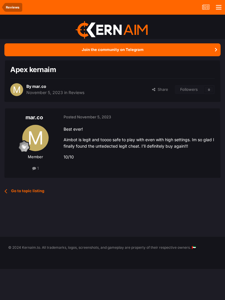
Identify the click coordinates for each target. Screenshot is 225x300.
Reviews (76, 92)
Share (161, 89)
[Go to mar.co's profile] (16, 89)
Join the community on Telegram (113, 49)
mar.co (39, 86)
